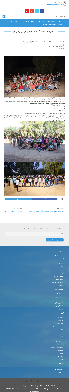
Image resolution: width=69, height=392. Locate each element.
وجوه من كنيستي (24, 21)
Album (45, 24)
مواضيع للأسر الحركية (58, 282)
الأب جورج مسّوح (59, 303)
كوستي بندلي (60, 299)
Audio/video (52, 24)
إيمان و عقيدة (60, 270)
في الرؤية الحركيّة (59, 255)
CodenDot (35, 391)
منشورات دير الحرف (58, 326)
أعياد (62, 273)
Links (62, 359)
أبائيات (62, 267)
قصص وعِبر (61, 350)
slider (54, 41)
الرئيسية (60, 41)
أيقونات (61, 363)
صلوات (16, 21)
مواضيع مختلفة (60, 279)
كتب (12, 21)
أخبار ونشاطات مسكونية (57, 347)
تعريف (62, 258)
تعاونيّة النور (60, 317)
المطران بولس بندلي (58, 293)
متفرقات (60, 24)
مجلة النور (61, 320)
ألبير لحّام (61, 309)
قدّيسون (61, 285)
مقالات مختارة (60, 356)
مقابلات (61, 353)
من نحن (60, 21)
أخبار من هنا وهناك (59, 341)
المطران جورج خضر (58, 296)
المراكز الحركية (40, 21)
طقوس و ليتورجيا (59, 276)
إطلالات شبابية (60, 344)
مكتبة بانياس (60, 323)
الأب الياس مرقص (59, 306)
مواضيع (33, 21)
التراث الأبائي (60, 329)
